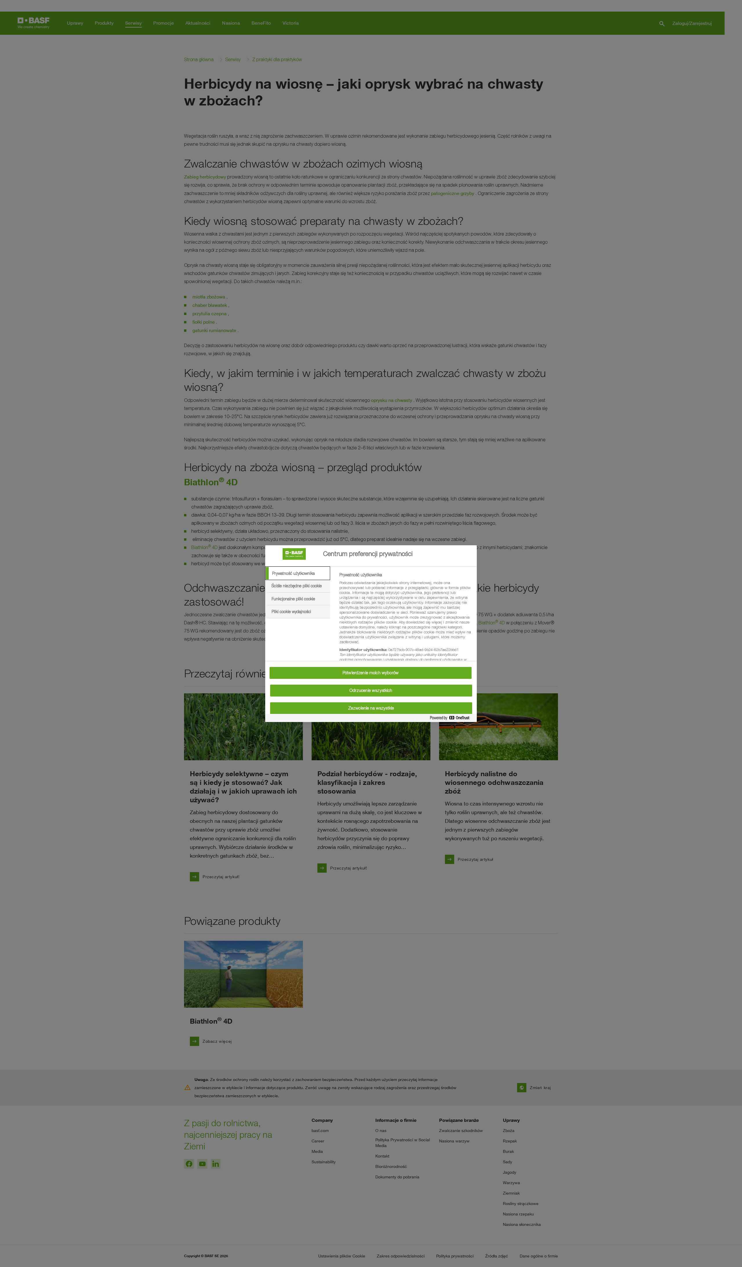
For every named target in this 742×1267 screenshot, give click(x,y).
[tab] (298, 573)
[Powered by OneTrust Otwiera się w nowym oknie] (452, 719)
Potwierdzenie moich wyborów (371, 672)
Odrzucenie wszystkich (371, 690)
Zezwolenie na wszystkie (371, 708)
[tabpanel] (406, 625)
